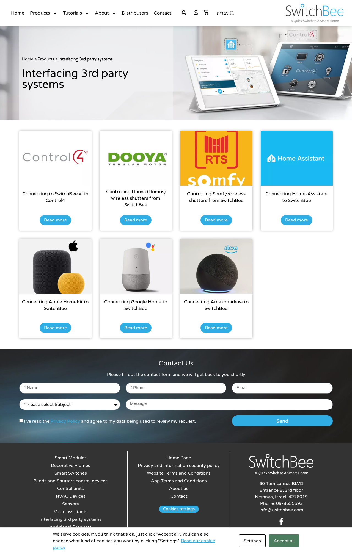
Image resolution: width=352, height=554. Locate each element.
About (102, 13)
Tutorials (72, 13)
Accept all (284, 541)
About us (178, 488)
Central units (70, 488)
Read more (55, 220)
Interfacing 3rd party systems (70, 519)
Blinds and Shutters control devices (71, 481)
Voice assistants (70, 511)
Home (17, 13)
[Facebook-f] (281, 521)
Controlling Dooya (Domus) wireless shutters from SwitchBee (136, 198)
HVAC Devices (71, 496)
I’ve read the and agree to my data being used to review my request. (110, 421)
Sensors (70, 504)
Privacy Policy (65, 421)
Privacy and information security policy (179, 465)
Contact (163, 13)
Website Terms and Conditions (179, 473)
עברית (223, 13)
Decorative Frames (70, 465)
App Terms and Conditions (179, 481)
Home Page (179, 458)
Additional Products (71, 527)
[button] (184, 13)
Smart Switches (70, 473)
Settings (252, 541)
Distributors (135, 13)
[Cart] (206, 12)
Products (40, 13)
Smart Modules (71, 458)
